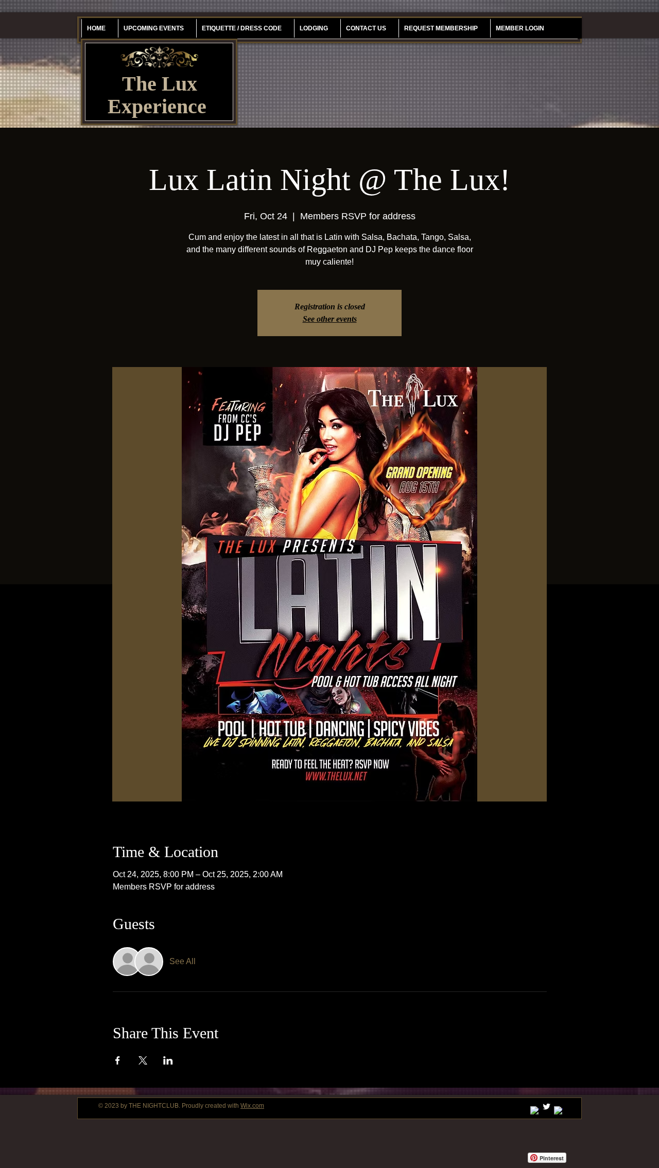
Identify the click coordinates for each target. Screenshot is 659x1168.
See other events (330, 319)
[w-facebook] (558, 1110)
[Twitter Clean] (546, 1106)
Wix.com (252, 1105)
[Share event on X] (143, 1060)
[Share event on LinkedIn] (168, 1060)
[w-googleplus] (534, 1110)
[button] (440, 28)
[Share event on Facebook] (118, 1060)
